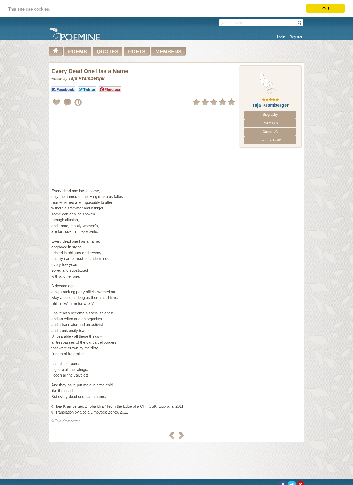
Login (281, 37)
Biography (270, 115)
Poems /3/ (270, 123)
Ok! (325, 8)
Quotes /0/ (270, 132)
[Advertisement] (94, 146)
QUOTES (107, 51)
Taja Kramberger (270, 105)
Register (296, 37)
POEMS (77, 51)
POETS (136, 51)
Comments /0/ (270, 140)
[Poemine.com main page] (55, 51)
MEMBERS (168, 51)
